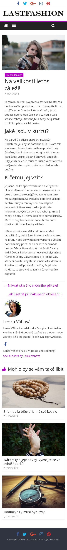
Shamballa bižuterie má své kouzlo (30, 411)
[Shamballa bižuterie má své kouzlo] (33, 377)
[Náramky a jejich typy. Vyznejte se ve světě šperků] (33, 425)
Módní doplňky (14, 74)
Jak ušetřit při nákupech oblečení (35, 294)
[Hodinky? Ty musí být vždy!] (33, 478)
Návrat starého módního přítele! (31, 285)
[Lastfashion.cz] (6, 26)
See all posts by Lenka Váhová (21, 356)
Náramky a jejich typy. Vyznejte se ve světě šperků (32, 462)
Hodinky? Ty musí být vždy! (24, 512)
